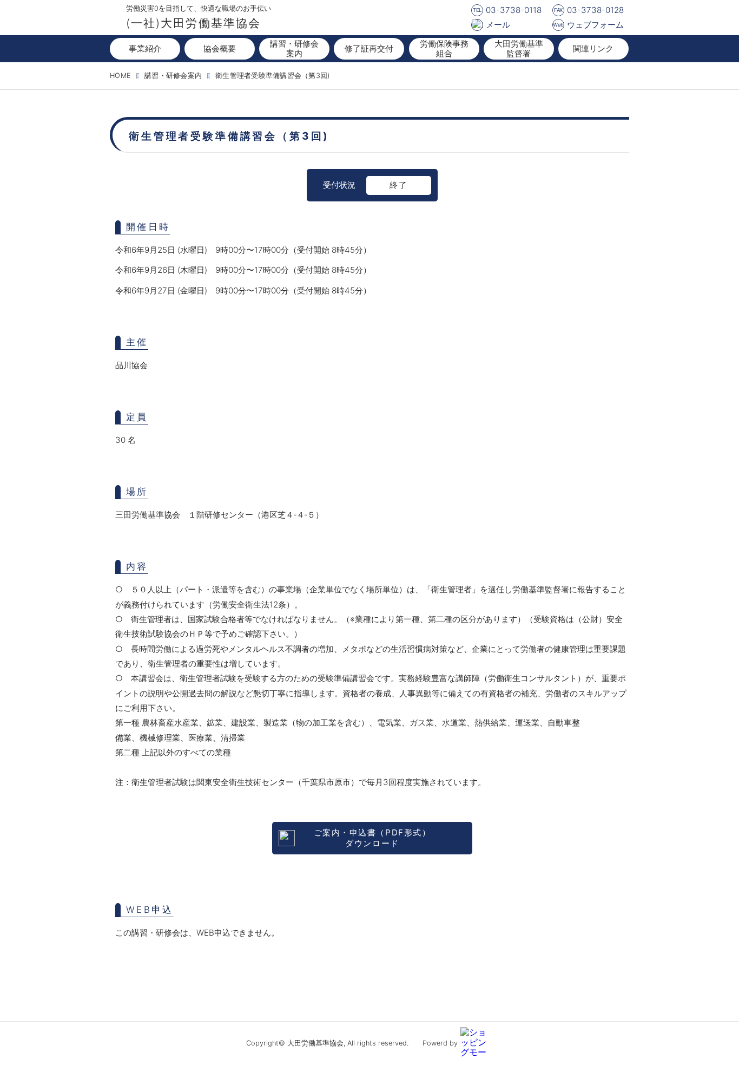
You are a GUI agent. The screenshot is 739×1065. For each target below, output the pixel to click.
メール (498, 25)
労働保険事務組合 (444, 48)
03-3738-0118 (514, 10)
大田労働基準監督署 (518, 48)
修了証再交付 (369, 48)
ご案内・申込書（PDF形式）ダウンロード (372, 837)
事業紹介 (145, 48)
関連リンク (593, 48)
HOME (120, 75)
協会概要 (219, 48)
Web (558, 25)
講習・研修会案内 (294, 48)
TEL (477, 10)
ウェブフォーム (595, 25)
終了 (398, 185)
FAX (558, 10)
